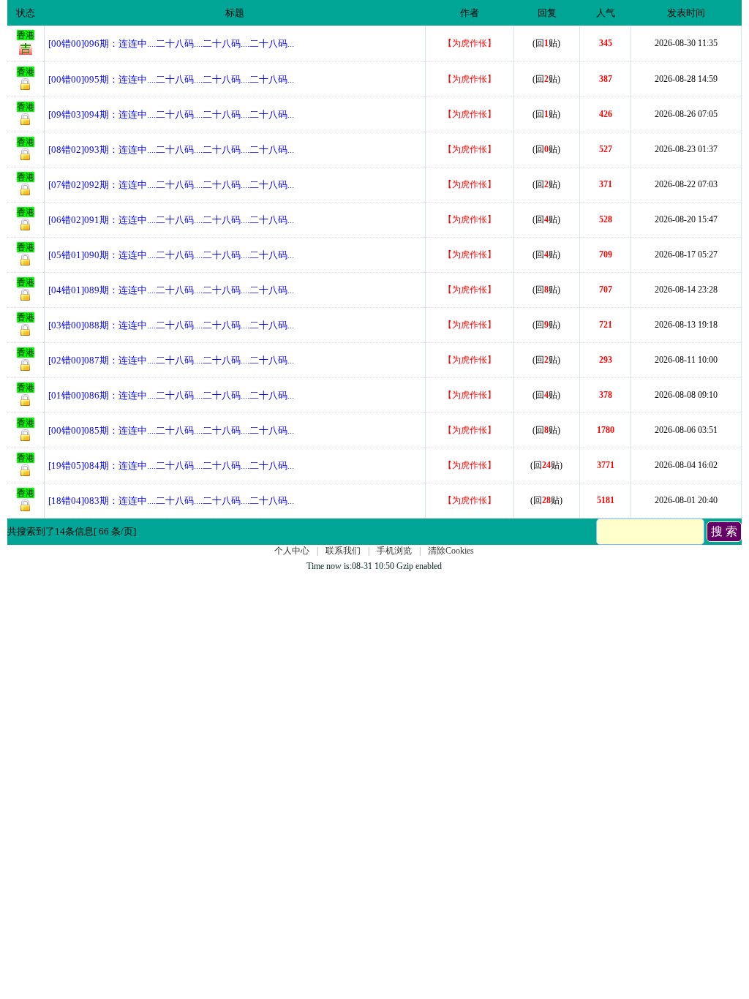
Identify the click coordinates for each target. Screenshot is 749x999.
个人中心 (291, 551)
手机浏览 (394, 551)
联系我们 (343, 551)
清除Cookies (451, 551)
